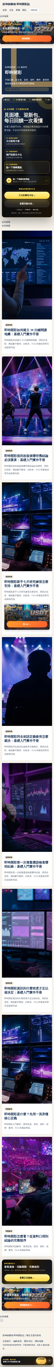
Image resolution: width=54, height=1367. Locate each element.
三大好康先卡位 (27, 195)
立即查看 (41, 1360)
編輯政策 (17, 1341)
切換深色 (34, 10)
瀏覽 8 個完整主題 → (14, 89)
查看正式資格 (27, 1278)
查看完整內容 (27, 204)
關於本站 (28, 1341)
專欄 (18, 10)
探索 (5, 10)
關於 (24, 10)
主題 (11, 10)
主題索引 (7, 1341)
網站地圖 (39, 1341)
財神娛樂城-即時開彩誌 (16, 4)
